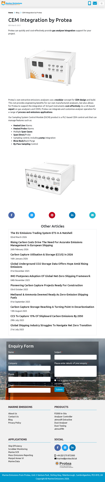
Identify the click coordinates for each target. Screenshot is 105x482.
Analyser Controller (63, 416)
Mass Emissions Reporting (20, 455)
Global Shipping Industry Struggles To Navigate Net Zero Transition (51, 325)
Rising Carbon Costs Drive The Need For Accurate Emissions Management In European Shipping (46, 244)
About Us (12, 413)
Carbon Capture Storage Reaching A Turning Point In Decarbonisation (52, 306)
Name (11, 352)
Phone (11, 374)
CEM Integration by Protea (32, 12)
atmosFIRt (59, 429)
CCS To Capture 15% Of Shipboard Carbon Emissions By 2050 (46, 316)
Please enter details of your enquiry (70, 363)
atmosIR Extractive (63, 419)
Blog (17, 12)
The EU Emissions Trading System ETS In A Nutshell (41, 232)
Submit (59, 389)
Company (12, 363)
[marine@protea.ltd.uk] (95, 4)
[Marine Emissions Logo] (11, 3)
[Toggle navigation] (101, 3)
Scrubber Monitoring (17, 449)
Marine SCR (13, 452)
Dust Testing (60, 426)
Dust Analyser (60, 423)
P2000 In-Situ (60, 413)
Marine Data (14, 461)
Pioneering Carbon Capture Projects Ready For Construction (46, 285)
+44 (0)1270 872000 (65, 455)
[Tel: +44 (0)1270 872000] (90, 4)
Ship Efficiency (15, 446)
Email (10, 385)
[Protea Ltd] (64, 464)
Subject (57, 352)
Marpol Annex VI (16, 458)
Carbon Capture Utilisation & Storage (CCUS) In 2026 (41, 254)
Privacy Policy (14, 423)
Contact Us (13, 416)
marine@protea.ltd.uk (66, 458)
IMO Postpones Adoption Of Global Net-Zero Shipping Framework (50, 276)
